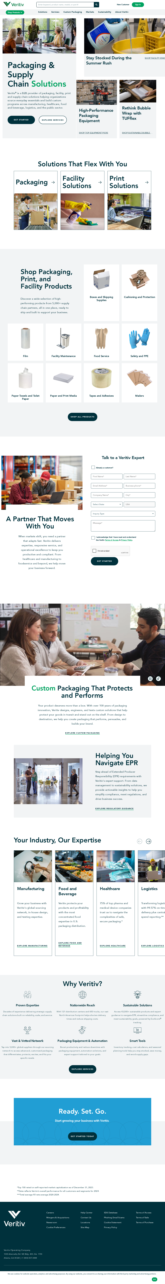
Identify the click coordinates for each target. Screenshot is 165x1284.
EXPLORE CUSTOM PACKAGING (82, 733)
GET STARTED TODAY (82, 1136)
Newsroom (51, 1222)
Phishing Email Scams (114, 1217)
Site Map (85, 1227)
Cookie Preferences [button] (55, 1227)
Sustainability (104, 12)
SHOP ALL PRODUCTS (82, 417)
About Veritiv (121, 12)
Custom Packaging (72, 12)
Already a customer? (104, 468)
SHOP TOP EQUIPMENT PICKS (93, 132)
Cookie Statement (113, 1222)
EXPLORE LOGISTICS (152, 946)
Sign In (138, 4)
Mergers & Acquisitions (57, 1217)
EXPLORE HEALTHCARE (113, 946)
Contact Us (86, 1217)
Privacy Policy (126, 540)
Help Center (87, 1212)
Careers (50, 1212)
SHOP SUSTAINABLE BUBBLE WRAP (138, 132)
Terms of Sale (142, 1217)
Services (55, 12)
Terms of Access (112, 540)
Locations (85, 1222)
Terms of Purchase (144, 1222)
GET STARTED (21, 120)
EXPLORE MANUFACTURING (32, 946)
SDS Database (111, 1212)
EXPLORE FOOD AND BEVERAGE (70, 944)
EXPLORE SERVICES (53, 120)
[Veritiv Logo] (13, 4)
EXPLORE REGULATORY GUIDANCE (114, 808)
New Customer (123, 4)
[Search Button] (96, 4)
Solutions (42, 12)
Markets (90, 12)
